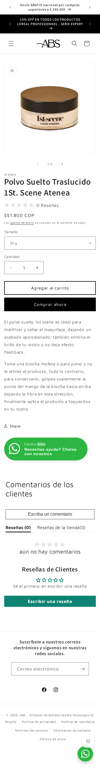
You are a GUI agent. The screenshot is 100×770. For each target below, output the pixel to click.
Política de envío (53, 739)
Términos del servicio (31, 730)
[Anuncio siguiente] (90, 7)
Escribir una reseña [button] (50, 601)
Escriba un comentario (50, 514)
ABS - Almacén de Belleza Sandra (46, 715)
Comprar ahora (50, 304)
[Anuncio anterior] (10, 7)
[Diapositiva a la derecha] (62, 164)
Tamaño (11, 232)
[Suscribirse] (82, 668)
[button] (11, 43)
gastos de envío (22, 222)
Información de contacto (72, 730)
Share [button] (15, 426)
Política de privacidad (39, 721)
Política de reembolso (78, 721)
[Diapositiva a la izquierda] (38, 164)
